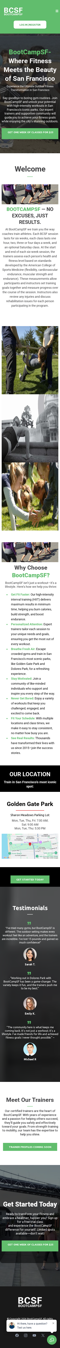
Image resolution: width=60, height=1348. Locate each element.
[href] (30, 846)
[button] (57, 11)
